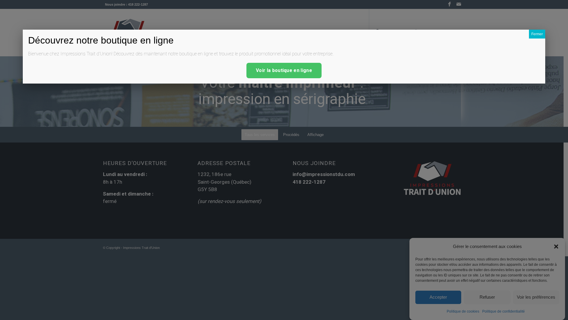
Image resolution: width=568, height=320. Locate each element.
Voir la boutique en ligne (284, 70)
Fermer (537, 34)
